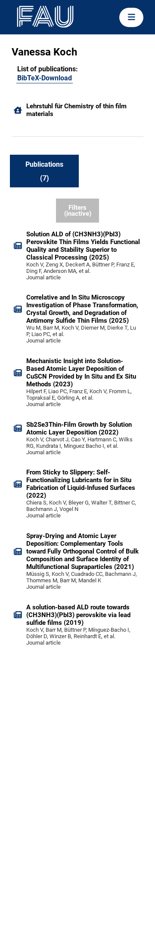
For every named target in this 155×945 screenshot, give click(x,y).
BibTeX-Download (44, 78)
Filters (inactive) (77, 211)
